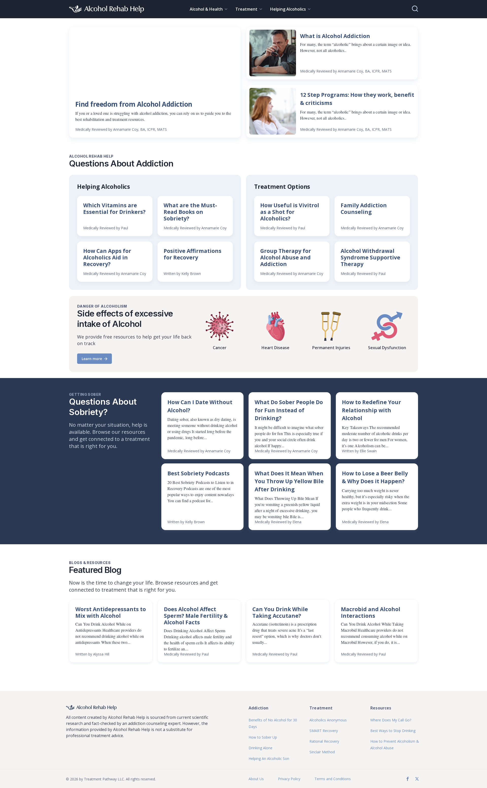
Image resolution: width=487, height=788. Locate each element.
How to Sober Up (263, 737)
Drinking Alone (260, 747)
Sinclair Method (322, 751)
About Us (256, 778)
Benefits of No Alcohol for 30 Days (273, 723)
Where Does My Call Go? (390, 720)
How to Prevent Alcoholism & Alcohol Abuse (394, 744)
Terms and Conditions (333, 778)
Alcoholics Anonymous (328, 720)
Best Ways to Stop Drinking (392, 730)
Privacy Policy (289, 778)
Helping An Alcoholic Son (269, 758)
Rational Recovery (324, 741)
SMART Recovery (323, 730)
